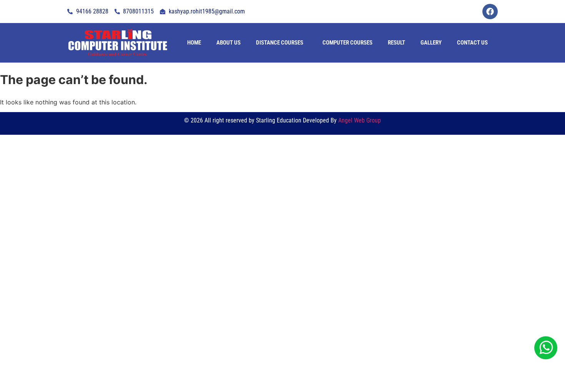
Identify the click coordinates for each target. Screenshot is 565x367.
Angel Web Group (359, 120)
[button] (281, 42)
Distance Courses (279, 42)
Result (396, 42)
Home (194, 42)
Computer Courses (347, 42)
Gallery (431, 42)
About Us (228, 42)
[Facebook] (490, 11)
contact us (472, 42)
